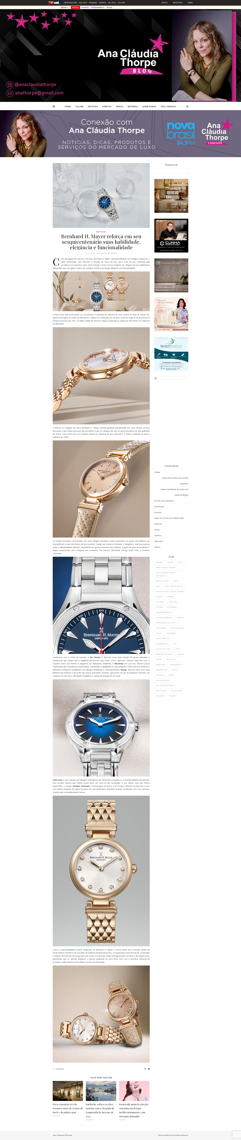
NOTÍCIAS (75, 7)
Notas (157, 529)
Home (68, 106)
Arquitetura (162, 581)
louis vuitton (163, 649)
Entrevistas (159, 506)
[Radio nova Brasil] (120, 156)
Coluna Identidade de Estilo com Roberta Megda (174, 492)
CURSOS (102, 3)
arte (175, 581)
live (175, 644)
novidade (160, 665)
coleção (160, 602)
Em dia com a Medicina (164, 500)
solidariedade (163, 680)
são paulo (161, 691)
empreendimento (164, 612)
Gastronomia (177, 628)
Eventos (106, 106)
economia (172, 607)
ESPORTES (85, 7)
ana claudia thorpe (166, 567)
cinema (170, 597)
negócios (171, 659)
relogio (160, 675)
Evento (180, 618)
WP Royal (68, 1135)
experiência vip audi (166, 623)
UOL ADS (121, 3)
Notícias (93, 106)
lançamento (162, 644)
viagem (172, 696)
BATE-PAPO (177, 3)
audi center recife (174, 586)
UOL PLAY (112, 3)
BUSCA (165, 3)
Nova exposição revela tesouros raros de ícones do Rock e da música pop (68, 1108)
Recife (175, 670)
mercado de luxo (164, 654)
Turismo (160, 696)
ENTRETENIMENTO (98, 7)
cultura (173, 602)
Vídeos (119, 106)
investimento (163, 638)
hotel (159, 633)
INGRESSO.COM (70, 3)
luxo (177, 649)
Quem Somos (149, 106)
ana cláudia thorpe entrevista (166, 574)
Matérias (133, 106)
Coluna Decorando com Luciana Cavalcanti (175, 481)
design (159, 607)
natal (159, 659)
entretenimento (164, 618)
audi (158, 586)
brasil (159, 597)
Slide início (158, 541)
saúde (171, 675)
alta (180, 562)
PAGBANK (93, 3)
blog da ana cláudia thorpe (170, 591)
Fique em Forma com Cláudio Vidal (169, 518)
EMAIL (190, 3)
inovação (171, 633)
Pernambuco (176, 665)
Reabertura (161, 670)
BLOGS (109, 7)
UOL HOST (83, 3)
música (181, 654)
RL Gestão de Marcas (180, 1135)
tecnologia (176, 691)
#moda (159, 562)
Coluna (79, 106)
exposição (161, 628)
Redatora (60, 1069)
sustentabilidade (165, 685)
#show (170, 562)
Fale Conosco (168, 106)
